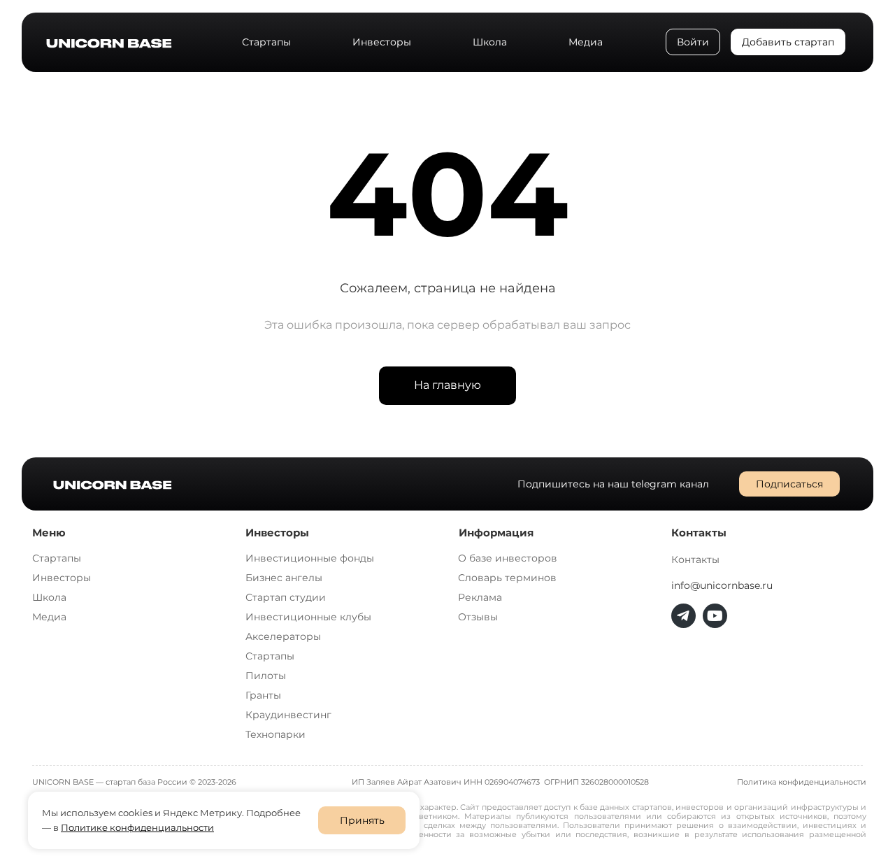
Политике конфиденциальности (137, 827)
